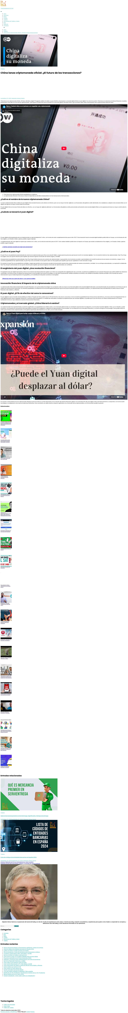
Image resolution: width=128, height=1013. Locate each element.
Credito (5, 18)
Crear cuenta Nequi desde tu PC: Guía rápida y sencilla (18, 964)
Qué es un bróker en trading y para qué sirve (15, 955)
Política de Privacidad (9, 1004)
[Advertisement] (64, 86)
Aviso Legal (7, 1006)
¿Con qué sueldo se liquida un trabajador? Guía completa (18, 971)
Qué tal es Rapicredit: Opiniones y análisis (14, 961)
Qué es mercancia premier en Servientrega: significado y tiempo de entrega (24, 816)
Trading (6, 19)
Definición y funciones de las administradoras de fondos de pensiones (22, 959)
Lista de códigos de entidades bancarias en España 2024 (19, 857)
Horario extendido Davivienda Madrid (13, 970)
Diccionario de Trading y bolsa (11, 21)
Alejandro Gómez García (18, 98)
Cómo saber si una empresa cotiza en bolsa (15, 962)
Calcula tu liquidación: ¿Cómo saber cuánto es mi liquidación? (19, 975)
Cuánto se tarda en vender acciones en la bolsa (16, 950)
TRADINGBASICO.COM (7, 8)
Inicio (5, 13)
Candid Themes (30, 1011)
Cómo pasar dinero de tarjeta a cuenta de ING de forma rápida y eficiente (23, 965)
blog (5, 22)
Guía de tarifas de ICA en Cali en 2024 (14, 974)
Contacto (6, 25)
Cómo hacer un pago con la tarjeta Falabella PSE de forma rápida (21, 956)
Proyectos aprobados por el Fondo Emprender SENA (17, 958)
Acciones (6, 15)
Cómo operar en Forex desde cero (12, 968)
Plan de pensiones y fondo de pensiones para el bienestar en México (22, 952)
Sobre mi (6, 24)
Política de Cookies (9, 1007)
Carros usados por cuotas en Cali (12, 967)
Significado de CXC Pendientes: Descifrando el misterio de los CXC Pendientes (24, 972)
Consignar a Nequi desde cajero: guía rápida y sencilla (18, 953)
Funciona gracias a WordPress (9, 1011)
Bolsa (5, 16)
